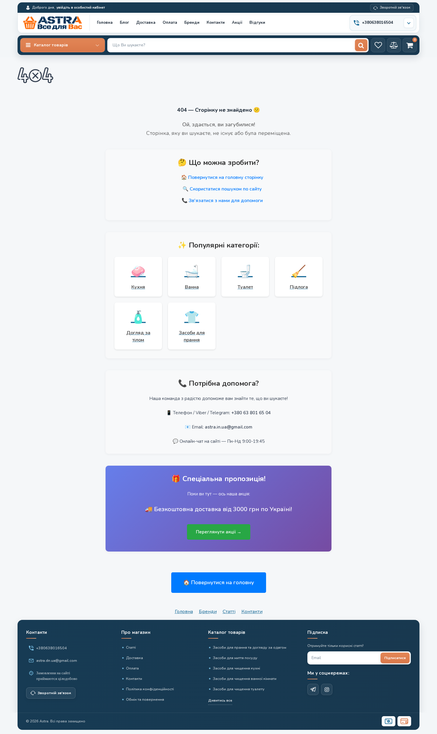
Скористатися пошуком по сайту (226, 189)
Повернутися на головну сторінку (225, 177)
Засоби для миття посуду (235, 657)
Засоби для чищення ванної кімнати (244, 678)
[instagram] (326, 689)
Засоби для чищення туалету (239, 689)
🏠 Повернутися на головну (218, 582)
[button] (62, 45)
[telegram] (313, 689)
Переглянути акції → (218, 532)
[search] (361, 45)
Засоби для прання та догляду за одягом (249, 647)
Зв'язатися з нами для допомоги (226, 200)
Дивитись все (220, 700)
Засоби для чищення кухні (236, 668)
